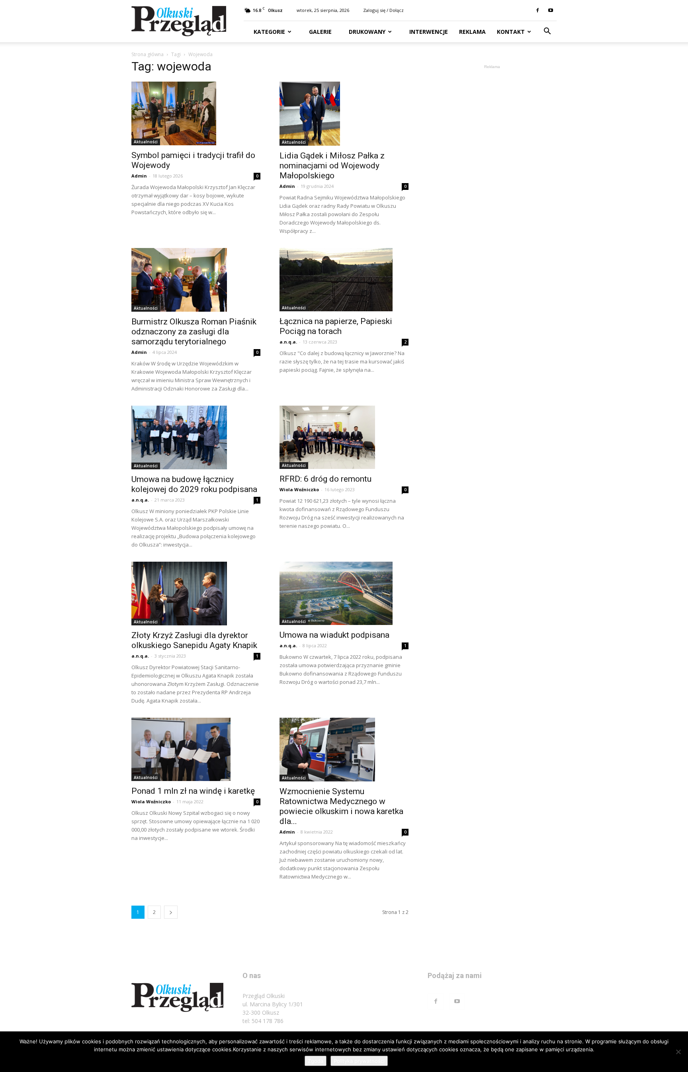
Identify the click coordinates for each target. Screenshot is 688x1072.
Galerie (319, 31)
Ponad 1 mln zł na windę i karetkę (193, 791)
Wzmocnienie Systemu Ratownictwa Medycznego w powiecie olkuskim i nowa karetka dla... (341, 806)
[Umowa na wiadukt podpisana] (344, 593)
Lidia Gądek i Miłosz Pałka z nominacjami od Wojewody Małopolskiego (332, 165)
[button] (547, 32)
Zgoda (315, 1061)
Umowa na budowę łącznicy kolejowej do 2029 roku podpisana (194, 484)
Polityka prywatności (359, 1061)
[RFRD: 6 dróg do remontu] (344, 437)
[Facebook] (537, 10)
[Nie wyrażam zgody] (678, 1052)
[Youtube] (551, 10)
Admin (139, 176)
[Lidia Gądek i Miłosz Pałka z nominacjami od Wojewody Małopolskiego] (344, 114)
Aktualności (146, 141)
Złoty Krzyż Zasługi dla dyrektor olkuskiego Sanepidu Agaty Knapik (194, 640)
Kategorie (269, 31)
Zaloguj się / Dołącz (383, 10)
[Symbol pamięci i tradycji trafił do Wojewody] (195, 113)
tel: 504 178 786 (262, 1021)
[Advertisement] (492, 190)
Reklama (472, 31)
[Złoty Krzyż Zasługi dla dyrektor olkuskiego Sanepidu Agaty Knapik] (195, 593)
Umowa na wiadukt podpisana (334, 635)
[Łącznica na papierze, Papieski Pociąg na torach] (344, 280)
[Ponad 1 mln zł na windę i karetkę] (195, 749)
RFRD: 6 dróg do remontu (325, 479)
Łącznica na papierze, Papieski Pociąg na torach (336, 326)
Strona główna (147, 54)
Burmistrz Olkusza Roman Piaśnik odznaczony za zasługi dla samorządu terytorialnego (193, 331)
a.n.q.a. (288, 342)
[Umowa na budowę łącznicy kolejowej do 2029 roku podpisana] (195, 437)
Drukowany (366, 31)
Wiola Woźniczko (299, 489)
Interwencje (428, 31)
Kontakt (511, 31)
